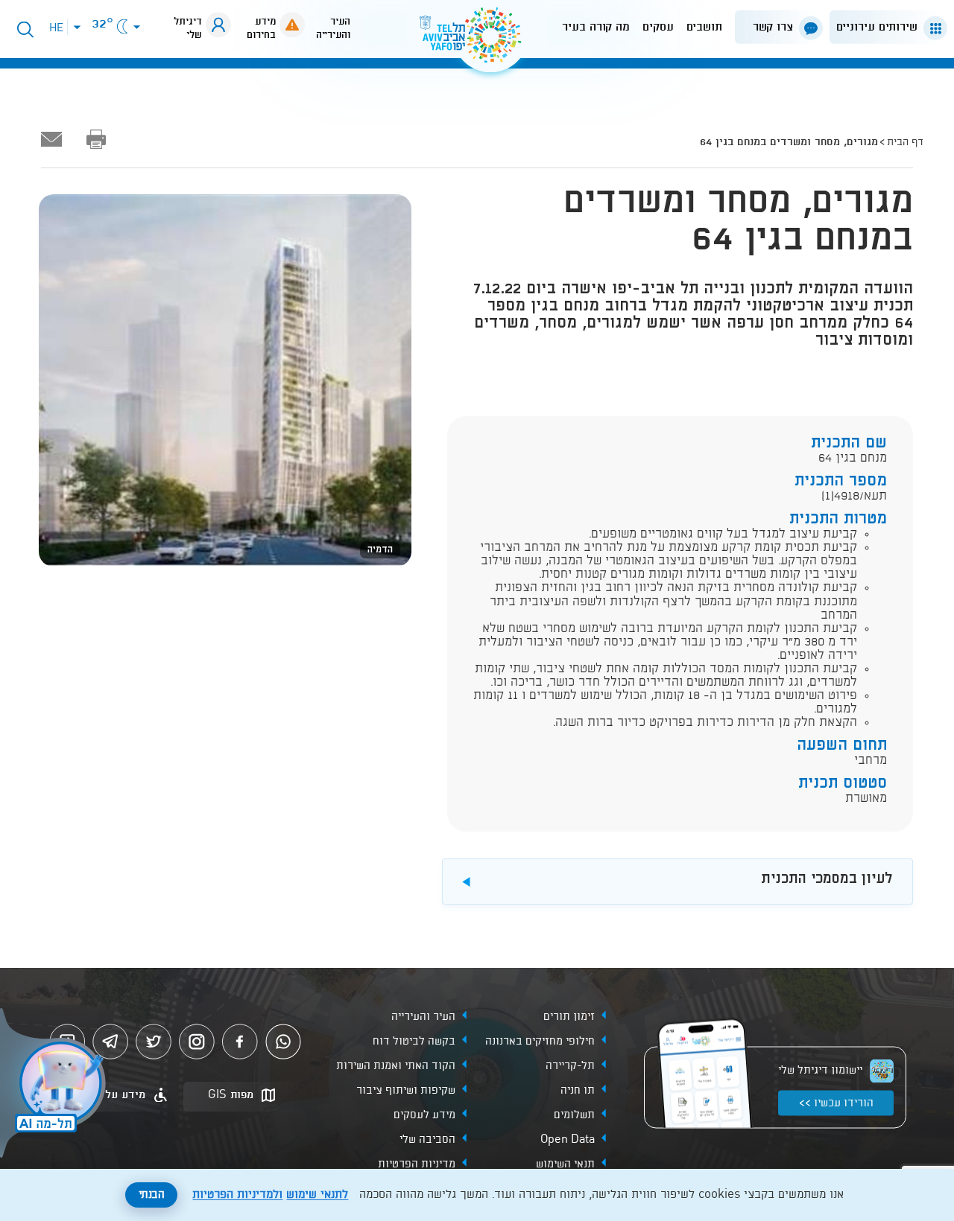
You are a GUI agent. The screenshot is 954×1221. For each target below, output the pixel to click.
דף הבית (905, 142)
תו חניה (577, 1090)
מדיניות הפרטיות (416, 1163)
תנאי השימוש (565, 1163)
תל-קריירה (570, 1065)
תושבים (704, 27)
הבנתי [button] (152, 1195)
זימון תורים (569, 1016)
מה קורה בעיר (596, 27)
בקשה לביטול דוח (414, 1041)
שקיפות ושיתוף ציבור (405, 1090)
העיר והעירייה (423, 1016)
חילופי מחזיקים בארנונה (540, 1041)
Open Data (567, 1139)
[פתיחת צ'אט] (55, 1084)
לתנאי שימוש (317, 1195)
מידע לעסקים (424, 1114)
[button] (885, 27)
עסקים (658, 27)
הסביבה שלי (427, 1139)
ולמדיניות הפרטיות (237, 1195)
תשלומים (574, 1114)
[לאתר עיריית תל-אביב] (477, 41)
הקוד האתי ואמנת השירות (395, 1065)
